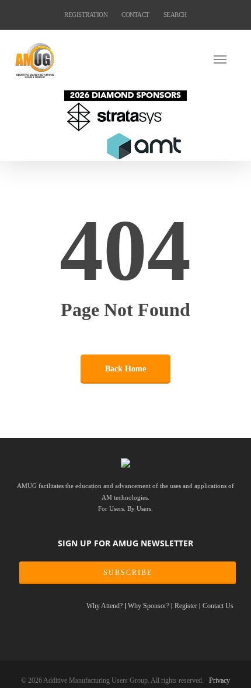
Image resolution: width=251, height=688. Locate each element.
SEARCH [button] (175, 14)
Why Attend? (104, 606)
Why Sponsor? (148, 606)
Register (186, 606)
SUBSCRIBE (127, 572)
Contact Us (218, 606)
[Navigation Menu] (225, 59)
